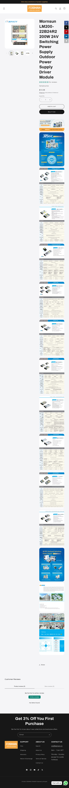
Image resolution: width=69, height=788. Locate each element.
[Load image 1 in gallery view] (11, 53)
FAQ (21, 746)
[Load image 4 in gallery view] (27, 53)
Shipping (41, 92)
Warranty (23, 754)
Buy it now (52, 112)
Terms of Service (41, 758)
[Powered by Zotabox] (66, 41)
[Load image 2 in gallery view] (17, 53)
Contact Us (39, 763)
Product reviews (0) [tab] (19, 686)
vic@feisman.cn (57, 746)
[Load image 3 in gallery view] (22, 53)
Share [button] (43, 664)
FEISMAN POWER (31, 781)
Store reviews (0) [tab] (49, 686)
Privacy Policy (40, 754)
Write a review (34, 697)
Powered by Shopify (41, 781)
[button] (4, 8)
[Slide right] (32, 53)
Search (38, 746)
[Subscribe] (49, 735)
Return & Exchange (26, 758)
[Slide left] (7, 53)
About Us (39, 750)
